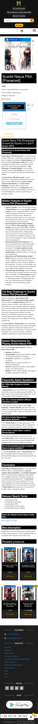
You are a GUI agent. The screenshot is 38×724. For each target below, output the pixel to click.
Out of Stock (10, 614)
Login (20, 25)
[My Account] (22, 30)
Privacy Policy (9, 653)
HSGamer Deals (10, 668)
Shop (6, 671)
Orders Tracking (10, 662)
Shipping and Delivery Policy (14, 665)
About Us (7, 647)
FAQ (6, 674)
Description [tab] (8, 134)
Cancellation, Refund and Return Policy (17, 659)
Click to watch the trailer (9, 520)
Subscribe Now (14, 123)
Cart (6, 677)
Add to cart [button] (10, 576)
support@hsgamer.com (14, 638)
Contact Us (8, 650)
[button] (33, 41)
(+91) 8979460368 (13, 634)
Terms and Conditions (12, 656)
